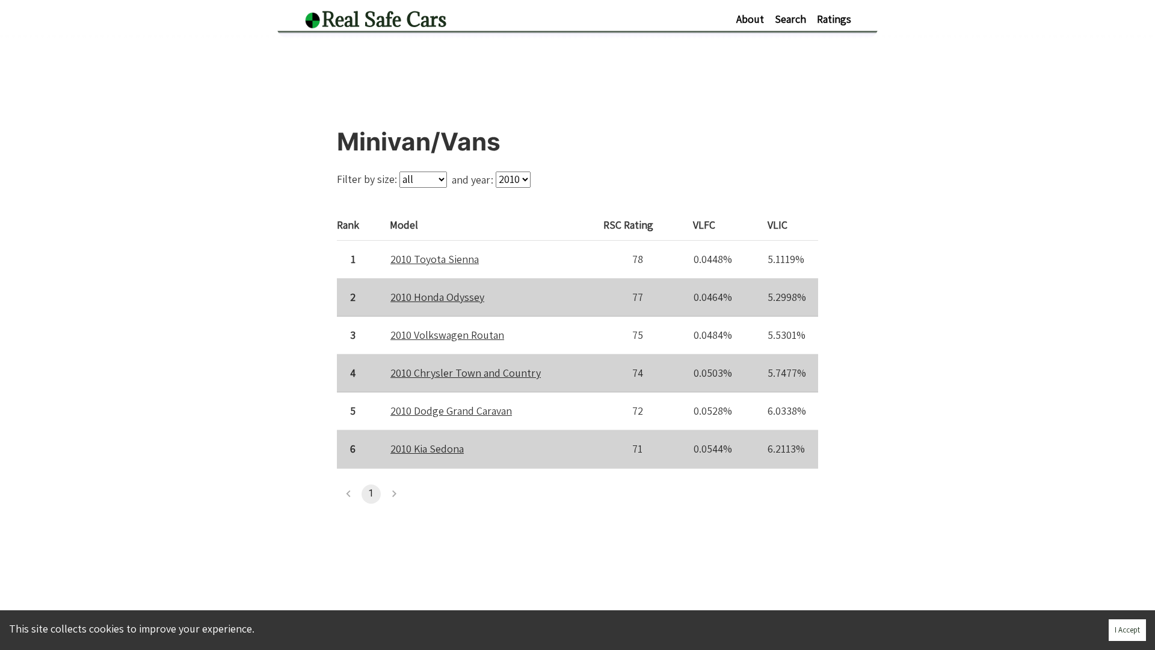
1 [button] (371, 493)
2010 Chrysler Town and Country (465, 373)
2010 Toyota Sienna (434, 259)
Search (790, 19)
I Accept (1127, 630)
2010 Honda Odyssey (437, 297)
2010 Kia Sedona (427, 449)
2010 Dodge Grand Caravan (451, 411)
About (750, 19)
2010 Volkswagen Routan (447, 335)
